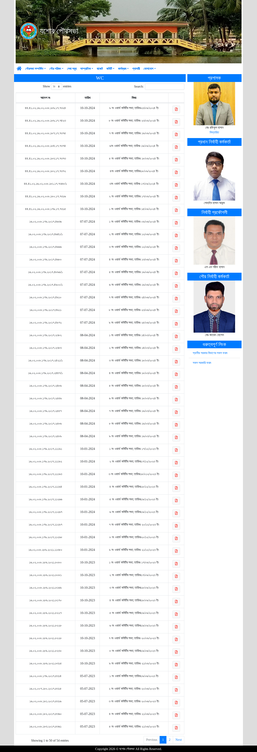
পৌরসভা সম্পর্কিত (34, 174)
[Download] (176, 215)
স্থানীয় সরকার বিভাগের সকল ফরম (210, 458)
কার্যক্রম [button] (122, 174)
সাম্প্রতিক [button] (85, 174)
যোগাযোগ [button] (148, 174)
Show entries (57, 191)
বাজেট (100, 174)
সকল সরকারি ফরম (202, 468)
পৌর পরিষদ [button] (55, 174)
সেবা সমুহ (72, 174)
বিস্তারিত (214, 237)
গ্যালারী (136, 174)
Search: (139, 191)
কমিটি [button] (109, 174)
